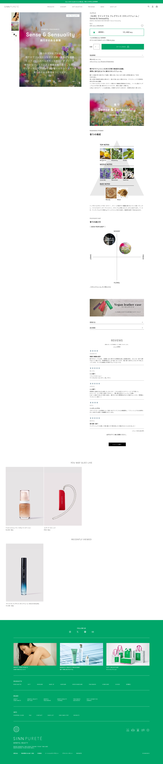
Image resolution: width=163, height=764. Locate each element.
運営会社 (15, 753)
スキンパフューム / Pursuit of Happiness (102, 61)
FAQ (30, 715)
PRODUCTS (50, 6)
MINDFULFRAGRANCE (47, 699)
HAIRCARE (63, 684)
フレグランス (93, 12)
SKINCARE (40, 684)
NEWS (102, 6)
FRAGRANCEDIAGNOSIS (77, 699)
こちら (113, 40)
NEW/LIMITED (17, 684)
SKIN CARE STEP (64, 715)
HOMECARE (105, 684)
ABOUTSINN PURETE (17, 699)
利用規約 (39, 753)
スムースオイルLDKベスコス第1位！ (74, 1)
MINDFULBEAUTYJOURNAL (62, 699)
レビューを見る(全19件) (138, 430)
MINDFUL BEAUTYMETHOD (32, 699)
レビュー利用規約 (116, 346)
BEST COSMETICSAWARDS (92, 699)
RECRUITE (76, 715)
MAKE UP (51, 684)
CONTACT (39, 715)
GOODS (117, 684)
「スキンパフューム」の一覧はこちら (100, 287)
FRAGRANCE (92, 684)
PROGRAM (91, 6)
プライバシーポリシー (67, 753)
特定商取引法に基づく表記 (27, 753)
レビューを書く (117, 444)
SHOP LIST (113, 6)
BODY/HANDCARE (78, 684)
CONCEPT (63, 6)
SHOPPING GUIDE (18, 715)
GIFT (29, 684)
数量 (91, 47)
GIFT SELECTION (77, 6)
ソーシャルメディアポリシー (52, 753)
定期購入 (128, 684)
